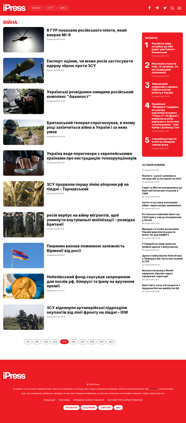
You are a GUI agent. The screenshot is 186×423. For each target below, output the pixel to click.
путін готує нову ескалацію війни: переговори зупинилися (161, 204)
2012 (37, 342)
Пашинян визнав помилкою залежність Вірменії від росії (86, 248)
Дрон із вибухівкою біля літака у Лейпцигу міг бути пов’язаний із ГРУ (162, 258)
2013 (46, 342)
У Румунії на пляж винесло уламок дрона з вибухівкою (160, 245)
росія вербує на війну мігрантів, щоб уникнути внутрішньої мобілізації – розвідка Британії (91, 220)
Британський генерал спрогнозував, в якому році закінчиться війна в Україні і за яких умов (91, 127)
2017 (83, 342)
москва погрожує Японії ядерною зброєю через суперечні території (157, 273)
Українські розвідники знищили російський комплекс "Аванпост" (90, 94)
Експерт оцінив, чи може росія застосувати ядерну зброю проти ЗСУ (90, 63)
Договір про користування (125, 400)
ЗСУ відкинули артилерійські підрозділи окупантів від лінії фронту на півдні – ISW (87, 310)
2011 (28, 342)
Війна (63, 8)
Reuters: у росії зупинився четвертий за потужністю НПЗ (161, 177)
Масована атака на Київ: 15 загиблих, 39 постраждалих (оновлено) (165, 68)
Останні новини (153, 164)
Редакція (49, 400)
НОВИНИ (35, 8)
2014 (55, 342)
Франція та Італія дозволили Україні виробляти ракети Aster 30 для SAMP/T (160, 232)
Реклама (64, 400)
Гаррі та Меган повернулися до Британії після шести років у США (162, 190)
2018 (92, 342)
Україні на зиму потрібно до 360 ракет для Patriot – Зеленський (164, 48)
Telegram (89, 407)
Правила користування (88, 400)
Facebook (71, 407)
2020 (111, 342)
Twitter (105, 407)
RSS (118, 407)
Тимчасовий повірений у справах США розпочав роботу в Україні (165, 88)
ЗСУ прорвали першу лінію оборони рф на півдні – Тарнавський (88, 186)
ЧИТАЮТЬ (151, 38)
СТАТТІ (50, 8)
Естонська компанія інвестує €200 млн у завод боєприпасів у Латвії (161, 217)
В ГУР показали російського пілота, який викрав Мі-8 (87, 32)
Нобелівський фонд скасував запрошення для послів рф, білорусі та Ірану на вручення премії (90, 281)
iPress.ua (154, 389)
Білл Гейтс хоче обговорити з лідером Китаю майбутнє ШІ (161, 287)
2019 (101, 342)
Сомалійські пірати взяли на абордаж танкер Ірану (164, 141)
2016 (73, 342)
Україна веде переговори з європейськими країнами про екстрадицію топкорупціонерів (92, 156)
